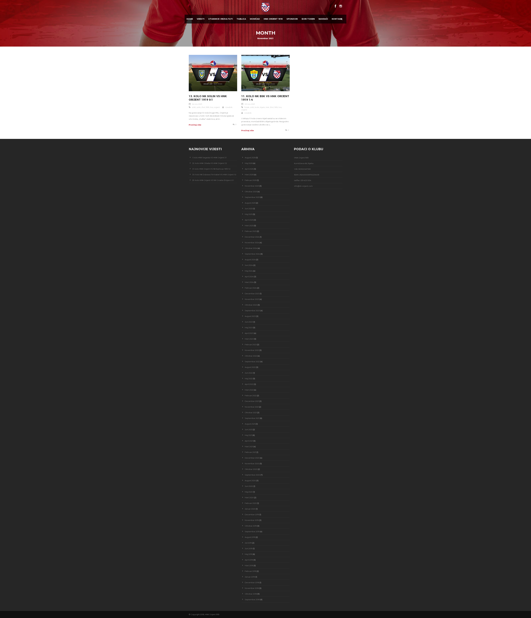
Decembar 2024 (252, 237)
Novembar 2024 (252, 242)
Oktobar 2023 (251, 305)
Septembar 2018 (252, 599)
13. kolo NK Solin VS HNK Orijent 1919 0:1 (208, 98)
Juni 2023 (249, 322)
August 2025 (250, 203)
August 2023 (250, 316)
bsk (267, 107)
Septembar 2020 (252, 475)
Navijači (323, 19)
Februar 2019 (250, 571)
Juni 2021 (248, 429)
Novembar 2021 (252, 407)
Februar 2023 (251, 344)
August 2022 (250, 367)
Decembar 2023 (252, 293)
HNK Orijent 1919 (273, 19)
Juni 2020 (249, 486)
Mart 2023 (249, 339)
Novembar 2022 (252, 350)
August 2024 (250, 259)
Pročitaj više (195, 125)
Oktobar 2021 (251, 412)
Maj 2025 (249, 214)
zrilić (194, 107)
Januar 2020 (250, 509)
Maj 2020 (249, 492)
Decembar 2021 (252, 401)
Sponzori (292, 19)
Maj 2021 (248, 435)
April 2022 (249, 384)
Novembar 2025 (252, 186)
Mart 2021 (249, 446)
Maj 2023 (249, 327)
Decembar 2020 (252, 458)
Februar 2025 (251, 231)
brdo (257, 107)
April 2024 (249, 276)
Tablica (241, 19)
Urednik (228, 107)
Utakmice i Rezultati (220, 19)
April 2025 (249, 220)
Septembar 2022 (252, 361)
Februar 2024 (251, 288)
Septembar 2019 (252, 531)
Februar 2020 (251, 503)
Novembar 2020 (252, 463)
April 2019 (249, 560)
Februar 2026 (251, 180)
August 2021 (250, 424)
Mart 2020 (249, 497)
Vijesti (200, 19)
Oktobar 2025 (251, 191)
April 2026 (249, 169)
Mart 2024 (249, 282)
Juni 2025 (249, 208)
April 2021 (249, 441)
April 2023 (249, 333)
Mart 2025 (249, 225)
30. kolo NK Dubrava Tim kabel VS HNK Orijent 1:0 (214, 174)
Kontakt (337, 19)
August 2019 (250, 537)
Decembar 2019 (252, 514)
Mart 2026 (249, 174)
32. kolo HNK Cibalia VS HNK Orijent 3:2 (209, 163)
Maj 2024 (249, 271)
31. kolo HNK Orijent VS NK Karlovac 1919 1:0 (211, 169)
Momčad (255, 19)
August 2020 (250, 480)
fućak (246, 107)
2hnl (203, 107)
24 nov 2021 (197, 104)
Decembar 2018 (252, 582)
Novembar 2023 (252, 299)
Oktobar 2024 (251, 248)
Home (190, 19)
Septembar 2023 (252, 310)
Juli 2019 (248, 543)
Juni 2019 (249, 548)
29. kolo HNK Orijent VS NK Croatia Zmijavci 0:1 (213, 180)
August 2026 (250, 157)
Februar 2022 (251, 395)
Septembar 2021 (252, 418)
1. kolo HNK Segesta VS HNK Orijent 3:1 (209, 157)
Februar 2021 (250, 452)
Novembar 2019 (252, 520)
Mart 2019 (249, 565)
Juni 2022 (249, 373)
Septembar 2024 (252, 254)
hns (211, 107)
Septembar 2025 (252, 197)
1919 (207, 107)
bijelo (262, 107)
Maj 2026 (249, 163)
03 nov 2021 (250, 104)
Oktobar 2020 (251, 469)
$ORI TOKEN (308, 19)
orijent (217, 107)
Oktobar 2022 (251, 356)
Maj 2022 (249, 378)
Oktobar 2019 (251, 526)
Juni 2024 (249, 265)
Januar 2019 (250, 577)
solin (199, 107)
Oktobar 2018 (251, 594)
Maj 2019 (248, 554)
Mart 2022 (249, 390)
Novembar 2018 (252, 588)
